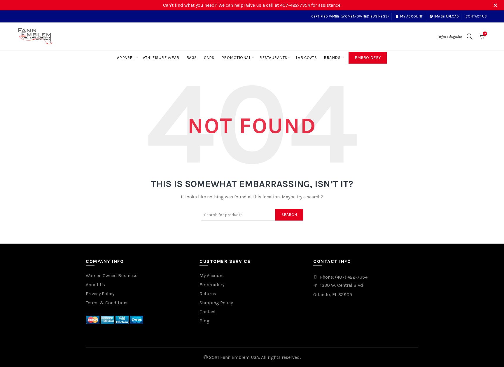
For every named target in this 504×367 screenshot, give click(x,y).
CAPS (209, 57)
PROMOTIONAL (236, 57)
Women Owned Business (111, 275)
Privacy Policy (100, 293)
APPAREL (126, 57)
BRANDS (332, 57)
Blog (204, 321)
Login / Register (450, 36)
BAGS (191, 57)
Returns (208, 293)
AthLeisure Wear (161, 57)
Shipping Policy (216, 302)
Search (289, 214)
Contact (208, 311)
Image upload (446, 16)
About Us (95, 284)
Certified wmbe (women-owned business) (350, 16)
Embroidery (368, 57)
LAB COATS (306, 57)
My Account (212, 275)
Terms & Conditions (107, 302)
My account (411, 16)
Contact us (476, 16)
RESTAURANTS (273, 57)
